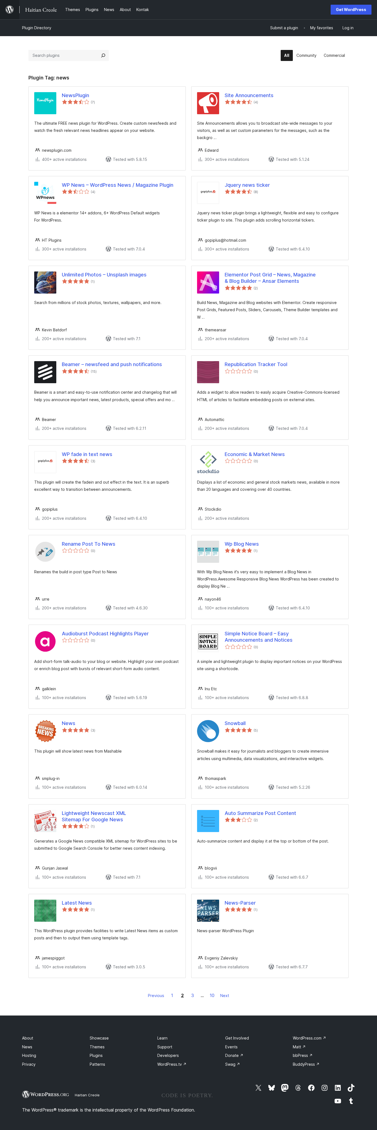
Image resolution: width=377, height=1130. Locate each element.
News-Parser (240, 903)
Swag (232, 1064)
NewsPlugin (75, 95)
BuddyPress (306, 1064)
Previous (156, 995)
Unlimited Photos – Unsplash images (104, 275)
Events (231, 1046)
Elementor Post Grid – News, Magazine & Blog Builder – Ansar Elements (270, 278)
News (68, 723)
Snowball (235, 723)
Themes (97, 1046)
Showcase (99, 1038)
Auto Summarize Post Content (260, 813)
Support (164, 1046)
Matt (299, 1046)
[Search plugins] (103, 55)
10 (212, 995)
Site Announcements (249, 95)
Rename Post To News (88, 544)
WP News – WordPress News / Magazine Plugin (117, 185)
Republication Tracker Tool (256, 364)
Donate (234, 1055)
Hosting (29, 1055)
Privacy (29, 1064)
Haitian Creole (87, 1095)
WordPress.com (309, 1038)
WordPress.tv (172, 1064)
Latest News (77, 903)
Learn (162, 1038)
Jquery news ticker (247, 185)
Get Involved (237, 1038)
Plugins (96, 1055)
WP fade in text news (87, 454)
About (27, 1038)
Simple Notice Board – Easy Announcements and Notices (259, 637)
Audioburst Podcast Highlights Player (105, 633)
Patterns (97, 1064)
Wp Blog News (242, 544)
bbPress (303, 1055)
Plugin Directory (36, 27)
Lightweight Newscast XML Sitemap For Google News (94, 816)
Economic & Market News (255, 454)
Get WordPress (351, 9)
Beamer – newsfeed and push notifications (112, 364)
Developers (168, 1055)
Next (224, 995)
